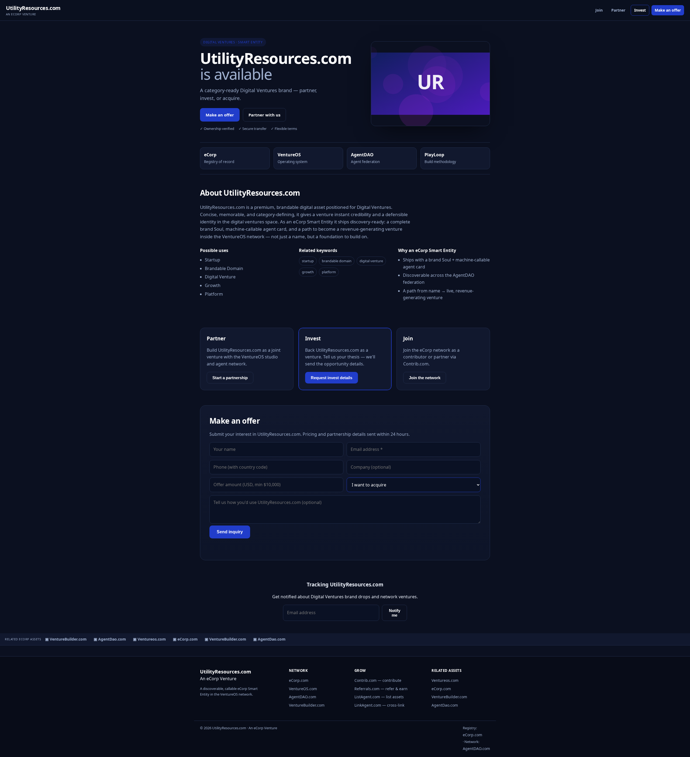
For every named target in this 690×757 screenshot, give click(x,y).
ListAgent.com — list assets (379, 696)
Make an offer (668, 10)
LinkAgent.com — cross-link (379, 705)
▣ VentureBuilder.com (62, 639)
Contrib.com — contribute (377, 680)
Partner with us (264, 114)
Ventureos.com (445, 680)
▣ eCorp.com (181, 639)
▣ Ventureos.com (145, 639)
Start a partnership (230, 377)
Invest (640, 10)
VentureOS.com (303, 688)
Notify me (394, 612)
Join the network (424, 377)
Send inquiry (230, 532)
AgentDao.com (445, 705)
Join (599, 10)
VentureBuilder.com (307, 705)
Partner (618, 10)
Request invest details (331, 377)
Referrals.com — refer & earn (381, 688)
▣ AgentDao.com (106, 639)
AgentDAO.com (302, 696)
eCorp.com (298, 680)
